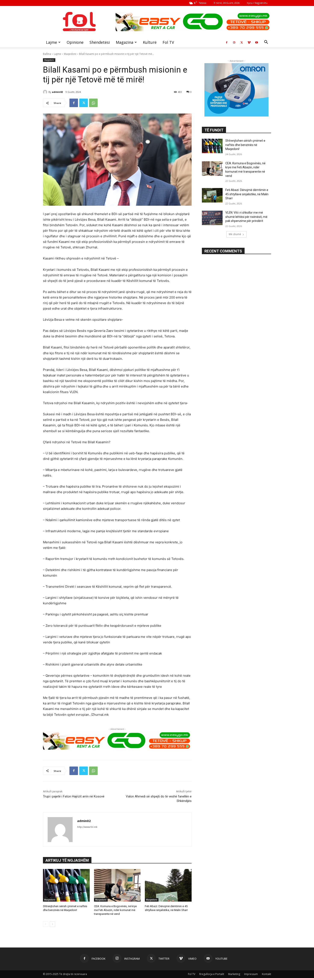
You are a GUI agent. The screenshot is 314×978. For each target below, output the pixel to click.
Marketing (234, 974)
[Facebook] (226, 42)
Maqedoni (70, 54)
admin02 (57, 91)
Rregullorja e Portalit (211, 974)
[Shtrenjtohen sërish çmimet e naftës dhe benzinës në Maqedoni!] (66, 885)
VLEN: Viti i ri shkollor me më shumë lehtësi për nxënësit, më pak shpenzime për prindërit (246, 217)
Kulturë (150, 42)
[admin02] (45, 92)
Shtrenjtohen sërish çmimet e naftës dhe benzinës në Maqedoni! (245, 145)
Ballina (47, 54)
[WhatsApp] (93, 103)
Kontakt (266, 974)
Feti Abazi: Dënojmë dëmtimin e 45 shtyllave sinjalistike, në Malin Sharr (247, 194)
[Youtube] (256, 42)
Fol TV (168, 42)
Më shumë (235, 234)
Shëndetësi (100, 42)
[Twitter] (241, 42)
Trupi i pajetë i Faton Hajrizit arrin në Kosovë (73, 796)
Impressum (251, 974)
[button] (266, 43)
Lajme (51, 42)
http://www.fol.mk (87, 826)
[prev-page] (45, 924)
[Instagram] (234, 42)
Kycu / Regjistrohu (257, 2)
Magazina (124, 42)
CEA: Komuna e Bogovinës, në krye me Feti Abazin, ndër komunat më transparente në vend (115, 910)
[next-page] (52, 924)
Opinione (75, 42)
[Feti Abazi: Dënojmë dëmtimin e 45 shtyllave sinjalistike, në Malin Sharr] (168, 885)
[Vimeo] (249, 42)
